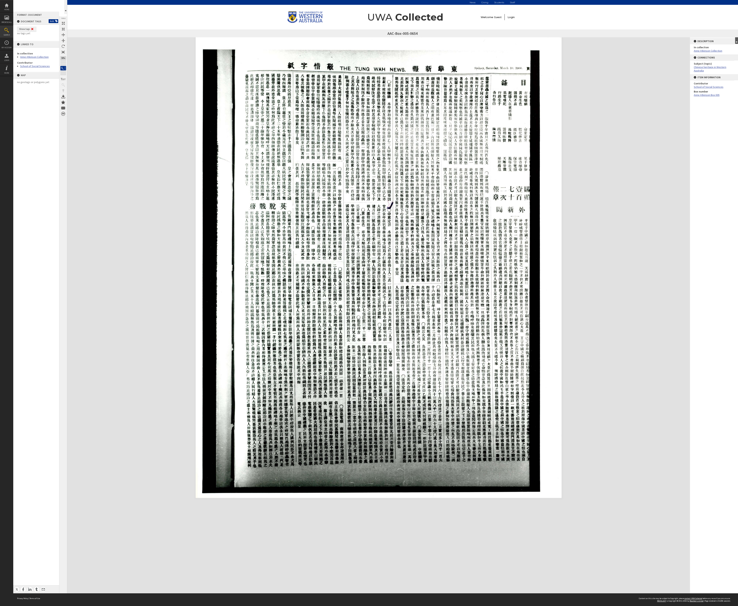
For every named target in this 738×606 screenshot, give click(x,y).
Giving (484, 2)
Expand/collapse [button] (736, 40)
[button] (63, 68)
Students (499, 2)
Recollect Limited (696, 601)
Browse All (7, 22)
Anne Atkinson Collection (34, 57)
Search (6, 35)
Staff (512, 2)
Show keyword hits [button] (63, 85)
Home (6, 9)
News (472, 2)
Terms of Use (35, 598)
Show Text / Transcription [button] (63, 79)
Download (63, 96)
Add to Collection (63, 102)
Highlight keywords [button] (63, 91)
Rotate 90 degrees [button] (63, 46)
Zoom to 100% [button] (63, 52)
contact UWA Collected (693, 598)
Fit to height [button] (63, 40)
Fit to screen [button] (63, 29)
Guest (498, 17)
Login (6, 60)
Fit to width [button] (63, 35)
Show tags (24, 28)
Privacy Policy (22, 598)
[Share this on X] (17, 587)
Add (52, 21)
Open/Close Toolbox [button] (65, 7)
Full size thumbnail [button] (63, 23)
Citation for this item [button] (63, 114)
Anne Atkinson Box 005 (707, 95)
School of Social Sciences (35, 66)
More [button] (6, 73)
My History (7, 47)
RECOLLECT (661, 601)
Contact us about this (63, 108)
